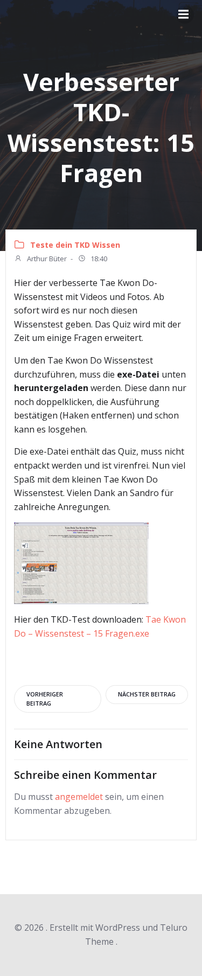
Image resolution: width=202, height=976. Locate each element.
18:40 (98, 258)
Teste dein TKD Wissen (75, 245)
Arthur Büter (46, 258)
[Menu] (185, 14)
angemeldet (79, 797)
